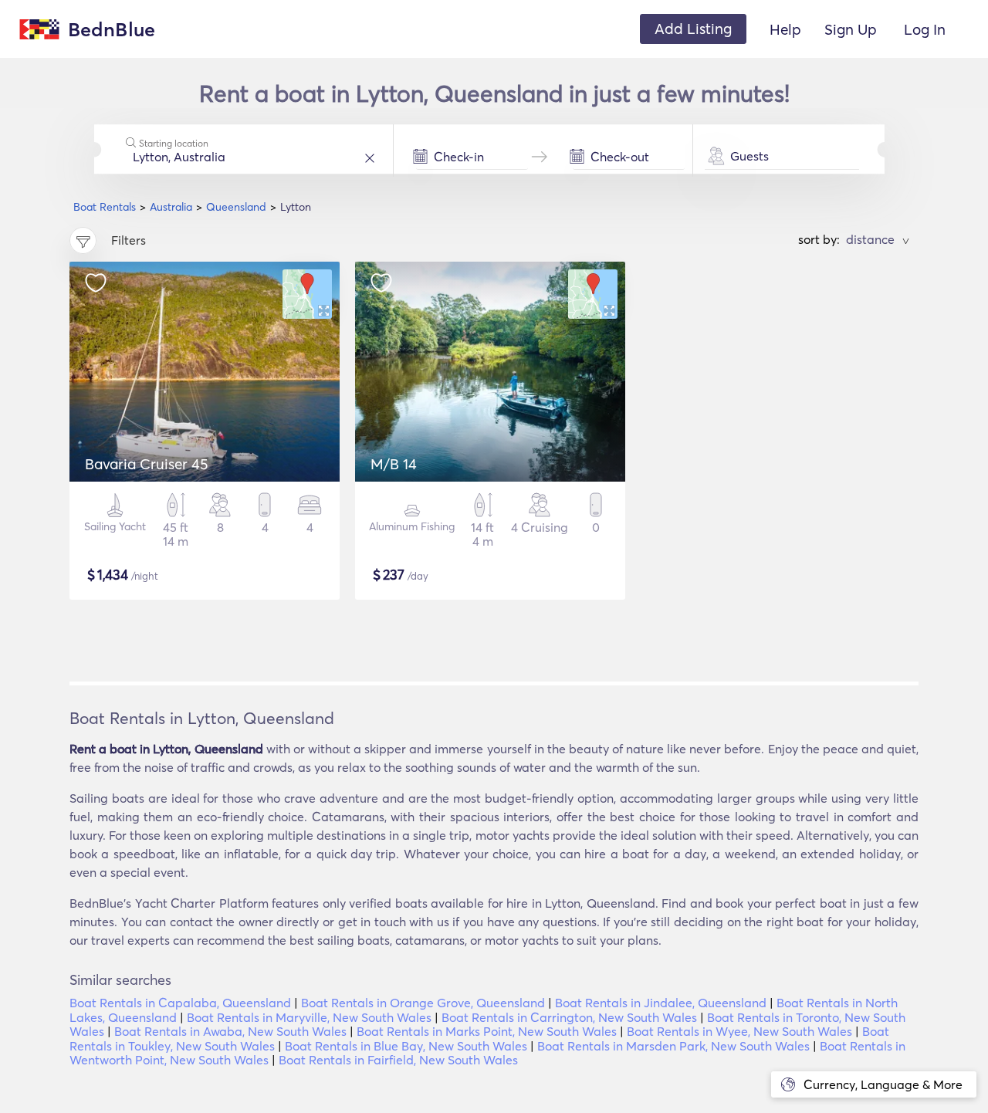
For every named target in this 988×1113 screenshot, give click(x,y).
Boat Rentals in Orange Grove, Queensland (423, 1002)
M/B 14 (393, 464)
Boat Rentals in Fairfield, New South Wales (398, 1059)
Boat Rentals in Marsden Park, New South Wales (673, 1046)
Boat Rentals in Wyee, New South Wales (739, 1031)
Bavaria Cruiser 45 (146, 464)
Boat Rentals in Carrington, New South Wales (569, 1017)
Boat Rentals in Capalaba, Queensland (180, 1002)
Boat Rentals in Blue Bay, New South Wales (406, 1046)
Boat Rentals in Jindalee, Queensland (660, 1002)
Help (785, 29)
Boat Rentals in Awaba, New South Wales (230, 1031)
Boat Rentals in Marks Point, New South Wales (487, 1031)
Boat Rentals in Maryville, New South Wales (309, 1017)
